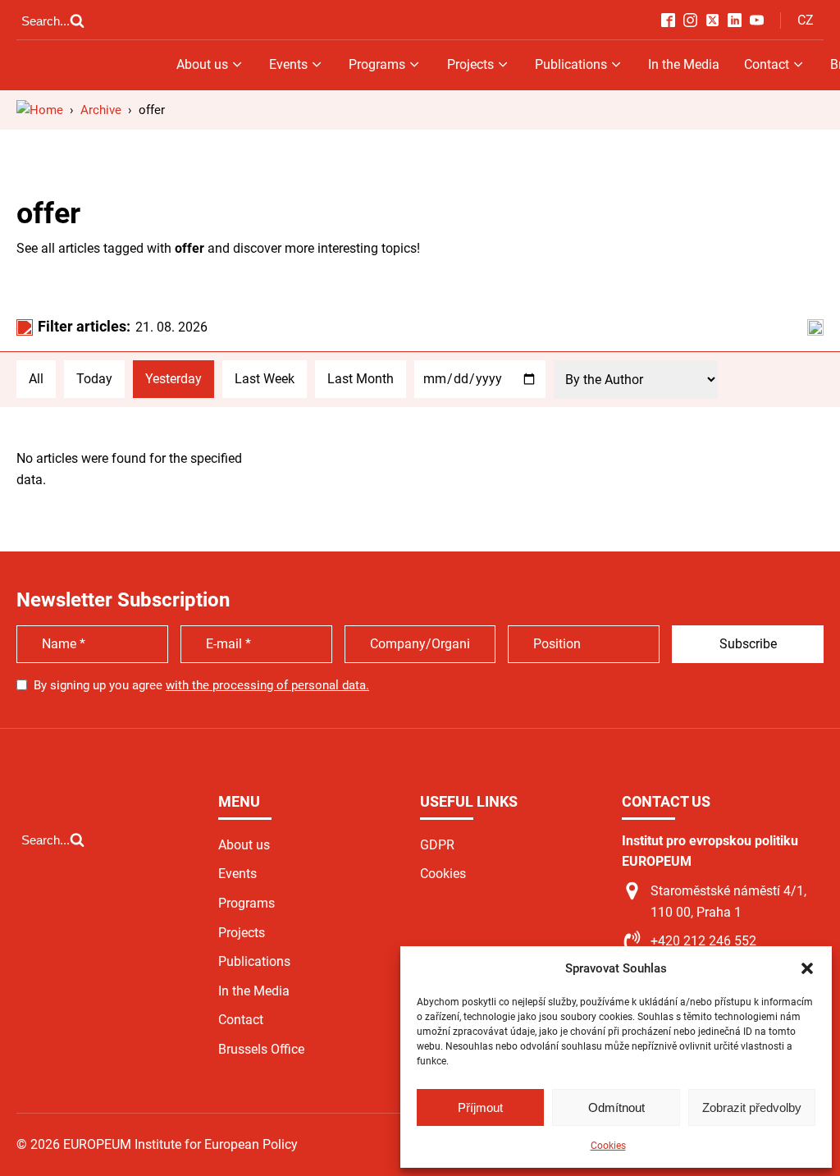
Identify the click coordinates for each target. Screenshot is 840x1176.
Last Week (264, 379)
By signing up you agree (201, 685)
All (36, 379)
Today (94, 379)
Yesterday (173, 379)
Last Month (360, 379)
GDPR (437, 845)
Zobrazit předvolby (751, 1107)
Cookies (608, 1145)
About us (202, 64)
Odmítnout (616, 1107)
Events (288, 64)
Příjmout (480, 1107)
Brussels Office (261, 1049)
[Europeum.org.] (39, 110)
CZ (805, 20)
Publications (571, 64)
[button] (807, 968)
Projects (470, 64)
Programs (377, 64)
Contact (766, 64)
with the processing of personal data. (267, 685)
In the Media (683, 64)
